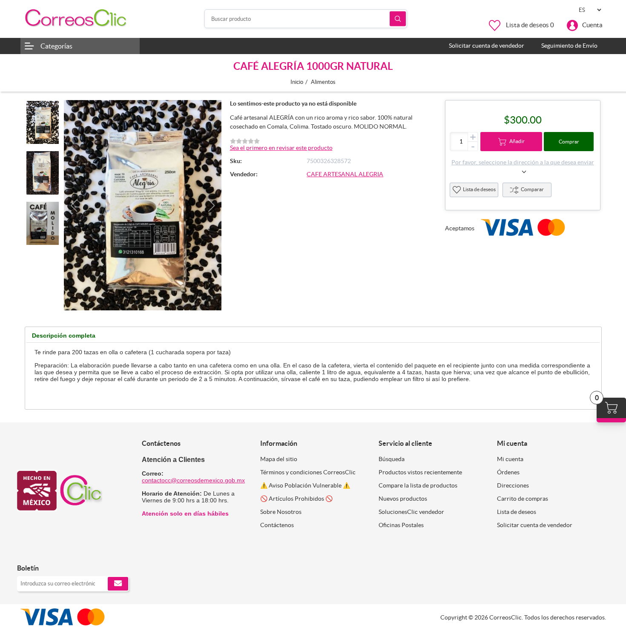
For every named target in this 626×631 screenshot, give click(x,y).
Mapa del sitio (278, 459)
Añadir (517, 141)
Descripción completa (63, 335)
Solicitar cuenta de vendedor (534, 525)
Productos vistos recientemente (420, 472)
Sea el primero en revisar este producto (281, 147)
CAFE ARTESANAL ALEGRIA (345, 174)
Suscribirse (118, 584)
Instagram (45, 550)
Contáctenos (277, 525)
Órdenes (508, 472)
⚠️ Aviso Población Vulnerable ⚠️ (305, 485)
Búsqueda (398, 18)
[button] (74, 205)
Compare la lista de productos (418, 485)
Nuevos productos (403, 498)
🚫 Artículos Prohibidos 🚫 (296, 498)
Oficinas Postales (401, 525)
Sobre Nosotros (281, 511)
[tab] (63, 336)
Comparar (532, 189)
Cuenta (592, 25)
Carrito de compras (522, 498)
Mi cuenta (510, 459)
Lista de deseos (479, 189)
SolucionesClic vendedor (411, 511)
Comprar (569, 141)
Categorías (56, 46)
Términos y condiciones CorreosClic (308, 472)
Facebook (26, 550)
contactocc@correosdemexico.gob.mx (193, 480)
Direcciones (513, 485)
